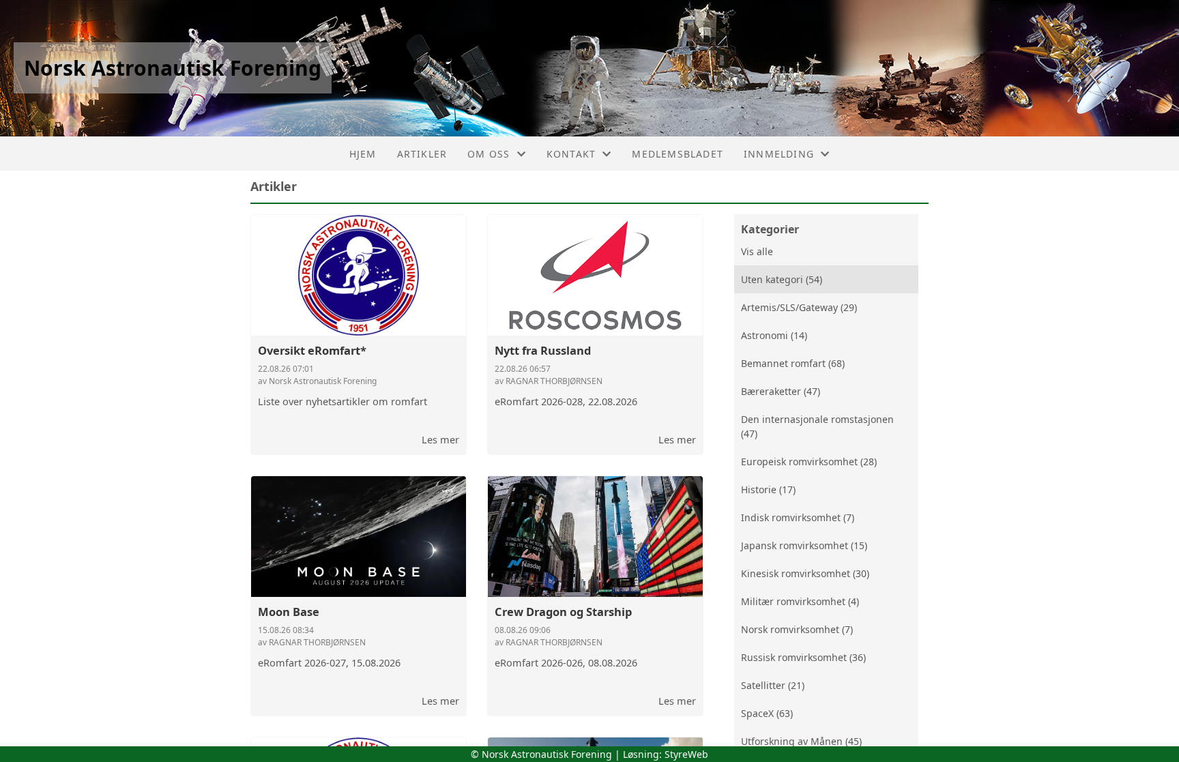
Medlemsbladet (677, 153)
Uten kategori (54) (781, 279)
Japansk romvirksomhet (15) (804, 545)
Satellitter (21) (772, 685)
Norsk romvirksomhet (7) (797, 629)
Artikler (422, 153)
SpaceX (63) (767, 713)
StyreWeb (686, 754)
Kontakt (571, 153)
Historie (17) (768, 489)
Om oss (488, 153)
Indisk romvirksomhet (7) (797, 517)
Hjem (363, 153)
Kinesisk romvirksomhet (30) (805, 573)
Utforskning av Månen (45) (801, 741)
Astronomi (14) (774, 335)
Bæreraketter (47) (780, 391)
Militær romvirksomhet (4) (800, 601)
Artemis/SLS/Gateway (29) (799, 307)
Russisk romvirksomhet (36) (803, 657)
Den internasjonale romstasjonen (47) (817, 426)
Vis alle (757, 251)
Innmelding (779, 153)
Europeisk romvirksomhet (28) (809, 461)
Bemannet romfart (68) (793, 363)
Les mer (440, 439)
